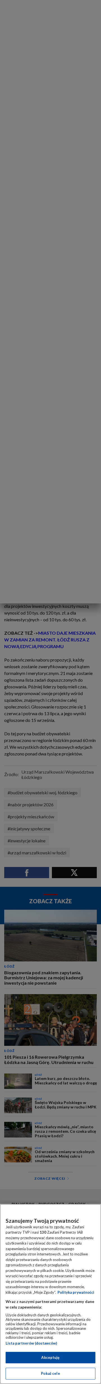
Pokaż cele (50, 1373)
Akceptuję (50, 1357)
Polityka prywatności (76, 1292)
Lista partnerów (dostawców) (31, 1343)
